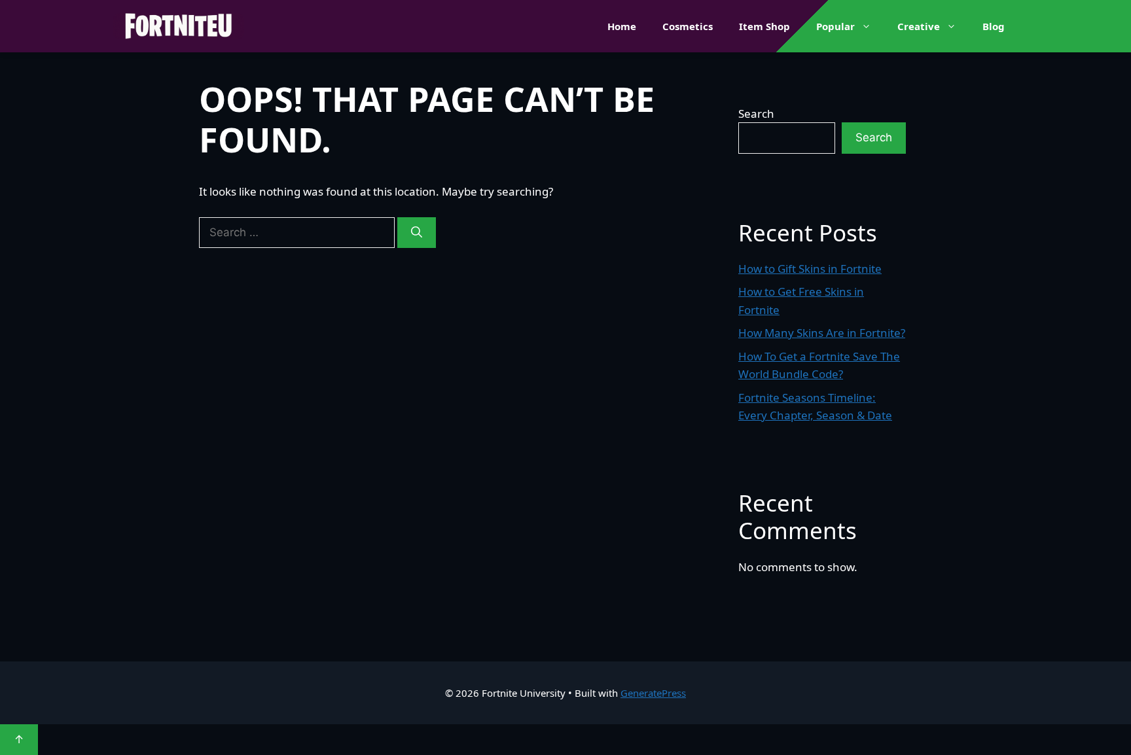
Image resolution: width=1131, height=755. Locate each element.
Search (756, 113)
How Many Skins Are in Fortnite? (821, 332)
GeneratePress (653, 692)
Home (621, 26)
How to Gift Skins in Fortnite (810, 268)
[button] (869, 26)
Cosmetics (687, 26)
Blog (993, 26)
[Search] (416, 233)
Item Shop (764, 26)
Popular (835, 26)
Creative (918, 26)
